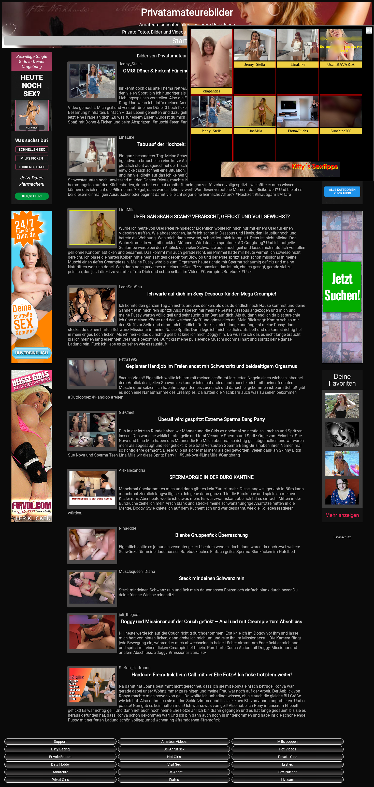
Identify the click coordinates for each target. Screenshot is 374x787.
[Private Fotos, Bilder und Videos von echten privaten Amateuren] (32, 129)
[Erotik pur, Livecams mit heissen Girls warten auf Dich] (32, 288)
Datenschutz (342, 537)
